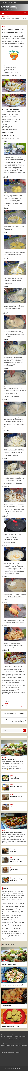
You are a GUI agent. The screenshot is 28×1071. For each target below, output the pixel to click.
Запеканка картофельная (7, 903)
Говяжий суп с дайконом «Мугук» (16, 860)
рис (23, 933)
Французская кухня (11, 929)
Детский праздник (18, 897)
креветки (17, 933)
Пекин (4, 757)
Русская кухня (8, 919)
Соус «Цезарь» (14, 806)
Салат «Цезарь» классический (15, 777)
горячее (8, 933)
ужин (10, 936)
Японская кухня (8, 944)
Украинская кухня (19, 706)
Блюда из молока (17, 891)
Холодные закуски (12, 931)
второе (4, 933)
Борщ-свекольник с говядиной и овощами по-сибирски (15, 720)
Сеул (3, 830)
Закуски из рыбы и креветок (16, 900)
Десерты (5, 897)
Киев (3, 27)
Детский (11, 897)
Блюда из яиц (21, 893)
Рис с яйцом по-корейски (15, 850)
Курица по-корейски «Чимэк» (12, 832)
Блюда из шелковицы (12, 893)
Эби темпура (6, 1005)
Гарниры (13, 895)
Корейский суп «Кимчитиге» (14, 870)
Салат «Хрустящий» (9, 759)
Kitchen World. (9, 6)
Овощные (4, 912)
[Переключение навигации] (3, 13)
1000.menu (6, 703)
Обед (18, 909)
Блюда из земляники (7, 891)
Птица (11, 915)
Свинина (11, 922)
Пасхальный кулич (16, 786)
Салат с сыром (18, 919)
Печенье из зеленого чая (10, 1026)
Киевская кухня (10, 706)
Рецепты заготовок (14, 917)
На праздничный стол (8, 909)
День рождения (20, 895)
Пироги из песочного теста (8, 913)
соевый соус (4, 936)
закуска (13, 933)
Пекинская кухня (15, 911)
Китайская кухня (16, 906)
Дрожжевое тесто (6, 899)
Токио (4, 960)
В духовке (6, 895)
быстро (20, 931)
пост (21, 933)
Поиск (24, 730)
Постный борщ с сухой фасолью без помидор (14, 714)
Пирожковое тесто (16, 796)
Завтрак (14, 899)
